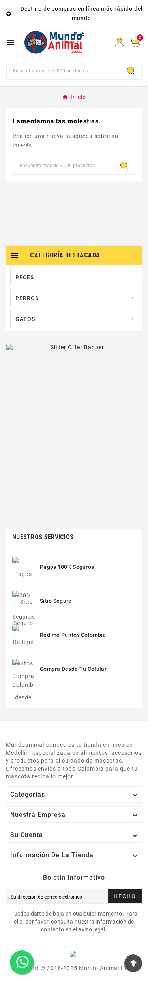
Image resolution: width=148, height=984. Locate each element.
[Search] (131, 70)
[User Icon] (119, 42)
